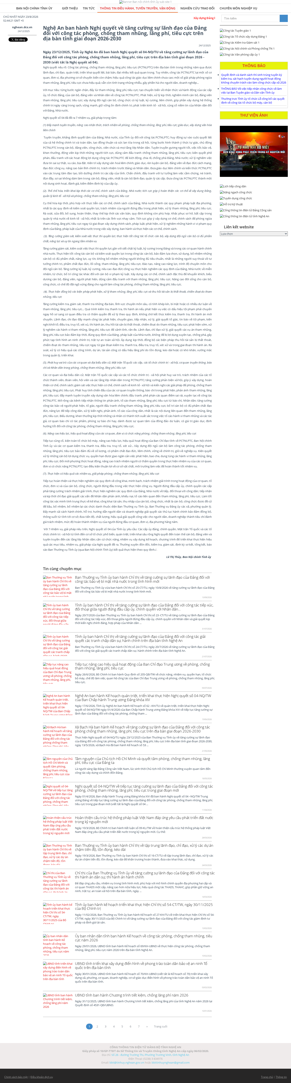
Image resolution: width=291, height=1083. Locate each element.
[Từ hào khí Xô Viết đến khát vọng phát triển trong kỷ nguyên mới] (254, 151)
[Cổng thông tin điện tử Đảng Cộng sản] (254, 210)
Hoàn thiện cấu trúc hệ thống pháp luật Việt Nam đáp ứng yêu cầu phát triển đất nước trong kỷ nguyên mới (144, 819)
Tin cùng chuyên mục (62, 568)
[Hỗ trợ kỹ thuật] (254, 204)
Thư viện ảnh (254, 115)
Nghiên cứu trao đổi (197, 8)
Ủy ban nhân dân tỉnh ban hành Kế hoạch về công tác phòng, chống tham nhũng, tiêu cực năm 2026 (143, 937)
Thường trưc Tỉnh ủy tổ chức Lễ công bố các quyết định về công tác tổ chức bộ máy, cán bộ (253, 100)
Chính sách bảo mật (16, 1077)
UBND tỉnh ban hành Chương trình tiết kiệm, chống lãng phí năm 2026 (131, 995)
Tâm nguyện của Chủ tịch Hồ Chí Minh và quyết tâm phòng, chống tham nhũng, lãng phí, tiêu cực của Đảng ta (142, 760)
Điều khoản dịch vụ (41, 1077)
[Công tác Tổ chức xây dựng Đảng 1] (254, 36)
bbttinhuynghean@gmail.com (171, 1062)
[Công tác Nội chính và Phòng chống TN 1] (254, 48)
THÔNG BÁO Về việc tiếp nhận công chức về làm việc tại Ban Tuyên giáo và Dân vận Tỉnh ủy (251, 90)
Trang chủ (267, 1077)
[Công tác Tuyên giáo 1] (254, 30)
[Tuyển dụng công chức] (254, 198)
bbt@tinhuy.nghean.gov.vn (126, 1062)
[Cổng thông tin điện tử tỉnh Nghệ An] (254, 216)
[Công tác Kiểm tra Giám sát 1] (254, 42)
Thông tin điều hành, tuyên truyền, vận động (137, 8)
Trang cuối (160, 1026)
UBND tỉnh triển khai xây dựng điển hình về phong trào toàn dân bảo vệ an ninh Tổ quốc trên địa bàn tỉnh (141, 965)
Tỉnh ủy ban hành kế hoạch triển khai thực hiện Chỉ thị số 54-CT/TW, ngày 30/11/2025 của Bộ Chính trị (144, 906)
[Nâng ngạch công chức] (254, 192)
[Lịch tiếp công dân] (254, 186)
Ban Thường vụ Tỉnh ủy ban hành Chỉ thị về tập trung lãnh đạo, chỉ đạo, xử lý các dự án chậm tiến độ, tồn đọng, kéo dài (144, 847)
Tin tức (89, 8)
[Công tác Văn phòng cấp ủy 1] (254, 54)
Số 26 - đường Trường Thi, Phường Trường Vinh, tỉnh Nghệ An (150, 1055)
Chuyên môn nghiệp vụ (238, 8)
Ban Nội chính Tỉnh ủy (34, 8)
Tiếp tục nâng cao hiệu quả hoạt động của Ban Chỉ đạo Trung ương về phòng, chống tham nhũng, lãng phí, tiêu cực (142, 666)
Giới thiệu (70, 8)
